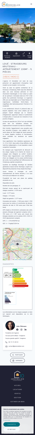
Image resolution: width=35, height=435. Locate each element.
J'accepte (11, 424)
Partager (19, 355)
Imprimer (19, 361)
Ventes (17, 393)
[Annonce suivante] (33, 24)
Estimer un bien (17, 402)
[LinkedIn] (25, 329)
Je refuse (11, 429)
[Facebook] (17, 329)
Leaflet (15, 259)
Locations (17, 389)
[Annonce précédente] (1, 24)
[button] (5, 230)
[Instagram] (21, 329)
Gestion (17, 398)
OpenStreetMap (22, 259)
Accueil (17, 385)
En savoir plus (6, 420)
